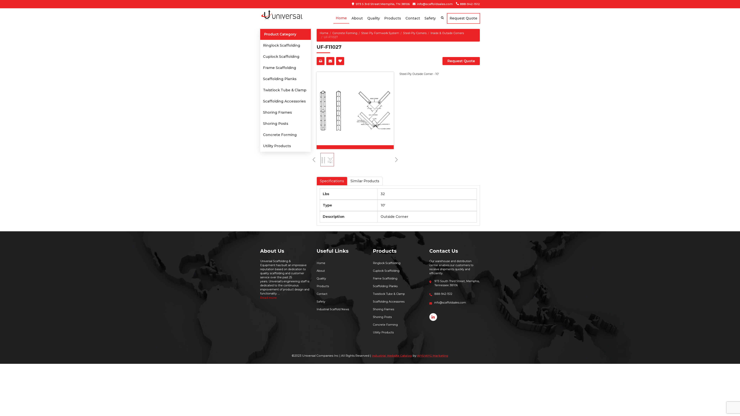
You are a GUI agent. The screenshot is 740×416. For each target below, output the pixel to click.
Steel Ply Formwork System (380, 33)
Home (341, 18)
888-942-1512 (469, 4)
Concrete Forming (280, 135)
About (357, 18)
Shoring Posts (275, 124)
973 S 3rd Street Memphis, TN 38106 (382, 4)
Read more (268, 297)
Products (392, 18)
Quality (373, 18)
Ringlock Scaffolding (281, 45)
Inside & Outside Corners (447, 33)
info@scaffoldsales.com (434, 4)
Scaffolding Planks (279, 79)
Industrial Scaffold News (333, 309)
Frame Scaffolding (279, 68)
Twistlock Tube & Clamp (284, 90)
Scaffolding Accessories (284, 101)
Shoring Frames (277, 112)
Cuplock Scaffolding (281, 57)
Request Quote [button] (463, 18)
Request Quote (461, 61)
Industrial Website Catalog (392, 355)
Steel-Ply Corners (414, 33)
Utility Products (277, 146)
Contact (412, 18)
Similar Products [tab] (365, 181)
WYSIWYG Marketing (432, 355)
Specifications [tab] (332, 181)
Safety (430, 18)
